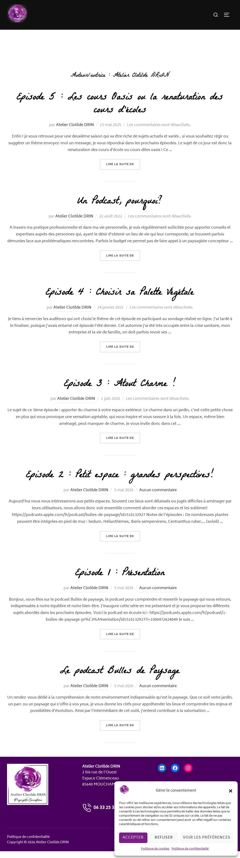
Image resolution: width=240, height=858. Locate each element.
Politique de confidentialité (190, 849)
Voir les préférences (206, 838)
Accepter (133, 838)
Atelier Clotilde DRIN (75, 125)
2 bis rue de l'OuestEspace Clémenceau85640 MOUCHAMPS (101, 778)
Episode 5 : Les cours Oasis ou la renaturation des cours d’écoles (120, 104)
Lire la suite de (123, 164)
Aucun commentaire (158, 490)
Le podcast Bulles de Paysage (120, 672)
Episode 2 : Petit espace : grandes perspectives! (120, 476)
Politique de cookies (155, 849)
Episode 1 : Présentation (120, 574)
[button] (230, 791)
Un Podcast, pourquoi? (119, 202)
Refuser (164, 838)
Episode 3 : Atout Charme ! (120, 384)
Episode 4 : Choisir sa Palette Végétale (120, 293)
